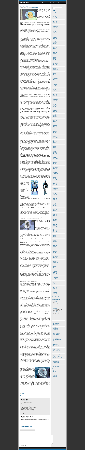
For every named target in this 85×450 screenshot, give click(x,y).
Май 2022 (54, 74)
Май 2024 (54, 46)
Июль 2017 (55, 146)
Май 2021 (54, 89)
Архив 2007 (57, 2)
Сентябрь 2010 (55, 247)
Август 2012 (55, 219)
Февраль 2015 (55, 182)
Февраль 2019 (55, 122)
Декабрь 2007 (55, 288)
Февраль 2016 (55, 167)
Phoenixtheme (55, 376)
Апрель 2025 (55, 32)
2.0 (54, 371)
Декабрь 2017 (55, 140)
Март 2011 (54, 240)
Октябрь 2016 (55, 157)
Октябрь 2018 (55, 127)
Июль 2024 (55, 43)
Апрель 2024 (55, 47)
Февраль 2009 (55, 271)
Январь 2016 (55, 168)
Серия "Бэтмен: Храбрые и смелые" (57, 352)
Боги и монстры (55, 328)
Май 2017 (54, 148)
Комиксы (62, 2)
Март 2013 (54, 210)
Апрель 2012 (55, 224)
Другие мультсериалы (56, 335)
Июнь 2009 (55, 266)
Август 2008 (55, 278)
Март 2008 (54, 284)
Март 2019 (54, 121)
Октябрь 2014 (55, 187)
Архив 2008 (52, 2)
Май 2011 (54, 237)
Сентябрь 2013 (55, 203)
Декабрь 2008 (55, 273)
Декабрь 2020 (55, 95)
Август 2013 (55, 204)
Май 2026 (54, 16)
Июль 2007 (55, 294)
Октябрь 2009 (55, 261)
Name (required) (38, 428)
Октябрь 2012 (55, 216)
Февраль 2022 (55, 78)
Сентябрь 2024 (55, 41)
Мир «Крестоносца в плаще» (57, 340)
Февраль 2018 (55, 137)
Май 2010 (54, 252)
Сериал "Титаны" (55, 348)
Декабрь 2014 (55, 184)
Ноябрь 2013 (55, 200)
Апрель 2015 (55, 179)
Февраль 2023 (55, 63)
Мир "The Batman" (56, 338)
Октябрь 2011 (55, 231)
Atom (54, 372)
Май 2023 (54, 59)
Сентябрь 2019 (55, 114)
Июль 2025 (55, 28)
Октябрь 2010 (55, 246)
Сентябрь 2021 (55, 84)
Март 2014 (54, 195)
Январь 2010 (55, 257)
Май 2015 (54, 178)
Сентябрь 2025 (55, 26)
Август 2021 (55, 85)
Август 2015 (55, 174)
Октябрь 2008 (55, 276)
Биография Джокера (56, 327)
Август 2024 (55, 42)
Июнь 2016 (55, 162)
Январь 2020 (55, 109)
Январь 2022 (55, 79)
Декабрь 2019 (55, 110)
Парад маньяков (55, 344)
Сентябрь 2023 (55, 54)
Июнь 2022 (55, 73)
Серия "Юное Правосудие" (57, 357)
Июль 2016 (55, 161)
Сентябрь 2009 (55, 262)
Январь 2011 (55, 242)
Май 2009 (54, 267)
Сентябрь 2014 (55, 188)
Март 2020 (54, 106)
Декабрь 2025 (55, 22)
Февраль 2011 (55, 241)
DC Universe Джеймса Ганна (57, 323)
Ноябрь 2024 (55, 38)
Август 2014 (55, 189)
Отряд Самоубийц (56, 343)
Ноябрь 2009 (55, 260)
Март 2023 (54, 62)
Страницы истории (56, 361)
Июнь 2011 (54, 236)
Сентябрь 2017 (55, 143)
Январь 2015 (55, 183)
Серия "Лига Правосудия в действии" (57, 355)
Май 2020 (54, 104)
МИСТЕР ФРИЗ (24, 6)
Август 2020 (55, 100)
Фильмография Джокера (57, 363)
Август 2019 (55, 115)
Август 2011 (55, 234)
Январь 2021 (55, 94)
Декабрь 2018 (55, 125)
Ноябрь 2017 (55, 141)
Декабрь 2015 (55, 169)
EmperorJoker (24, 2)
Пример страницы (38, 2)
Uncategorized (55, 324)
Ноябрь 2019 (55, 111)
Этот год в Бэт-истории (56, 366)
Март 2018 (54, 136)
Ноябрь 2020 (55, 96)
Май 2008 (54, 282)
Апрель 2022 (55, 75)
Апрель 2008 (55, 283)
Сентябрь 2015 (55, 173)
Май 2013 (54, 208)
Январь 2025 (55, 36)
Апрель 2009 (55, 268)
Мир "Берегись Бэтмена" (57, 339)
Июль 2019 (55, 116)
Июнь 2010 (55, 251)
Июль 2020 (55, 101)
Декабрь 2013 (55, 199)
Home (32, 2)
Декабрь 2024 (55, 37)
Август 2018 (55, 130)
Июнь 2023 (55, 58)
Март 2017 (54, 151)
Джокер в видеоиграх (56, 333)
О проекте (44, 2)
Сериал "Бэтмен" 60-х (56, 345)
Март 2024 (54, 48)
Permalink (22, 393)
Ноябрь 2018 (55, 126)
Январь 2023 (55, 64)
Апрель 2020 (55, 105)
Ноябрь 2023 (55, 52)
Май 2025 (54, 31)
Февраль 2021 (55, 93)
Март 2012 (54, 225)
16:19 (27, 417)
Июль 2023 (55, 57)
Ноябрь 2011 (55, 230)
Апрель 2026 (55, 17)
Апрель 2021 (55, 90)
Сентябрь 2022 (55, 69)
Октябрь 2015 (55, 172)
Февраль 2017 (55, 152)
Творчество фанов (56, 362)
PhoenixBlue (55, 375)
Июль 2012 (55, 220)
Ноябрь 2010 (55, 245)
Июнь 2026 (55, 15)
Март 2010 (54, 255)
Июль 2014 (55, 190)
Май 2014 (54, 193)
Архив (48, 2)
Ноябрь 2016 (55, 156)
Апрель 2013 (55, 209)
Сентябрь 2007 (55, 292)
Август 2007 (55, 293)
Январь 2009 (55, 272)
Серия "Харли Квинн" (56, 356)
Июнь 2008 (55, 281)
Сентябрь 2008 (55, 277)
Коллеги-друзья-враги (35, 7)
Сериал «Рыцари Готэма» (57, 350)
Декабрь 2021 (55, 80)
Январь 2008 (55, 287)
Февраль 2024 (55, 49)
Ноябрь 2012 (55, 215)
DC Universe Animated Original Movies (57, 322)
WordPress (64, 447)
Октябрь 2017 (55, 142)
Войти (54, 370)
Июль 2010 (55, 250)
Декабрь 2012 (55, 214)
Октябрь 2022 (55, 68)
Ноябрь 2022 (55, 67)
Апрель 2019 (55, 120)
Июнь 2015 (55, 177)
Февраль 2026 (55, 20)
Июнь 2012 (55, 221)
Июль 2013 (55, 205)
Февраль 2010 (55, 256)
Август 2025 (55, 27)
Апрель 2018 (55, 135)
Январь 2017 (55, 153)
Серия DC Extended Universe (57, 360)
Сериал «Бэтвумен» (56, 349)
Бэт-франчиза (55, 329)
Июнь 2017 (55, 147)
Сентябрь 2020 (55, 99)
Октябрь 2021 (55, 83)
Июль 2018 (55, 131)
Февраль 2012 (55, 226)
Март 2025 (54, 33)
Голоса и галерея (55, 330)
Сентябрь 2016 (55, 158)
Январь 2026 (55, 21)
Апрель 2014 (55, 194)
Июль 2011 (54, 235)
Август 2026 (55, 12)
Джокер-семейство (56, 334)
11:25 (27, 400)
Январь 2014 (55, 198)
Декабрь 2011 (55, 229)
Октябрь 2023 (55, 53)
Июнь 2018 (55, 132)
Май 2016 (54, 163)
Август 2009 (55, 263)
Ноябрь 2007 (55, 289)
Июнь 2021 (55, 88)
